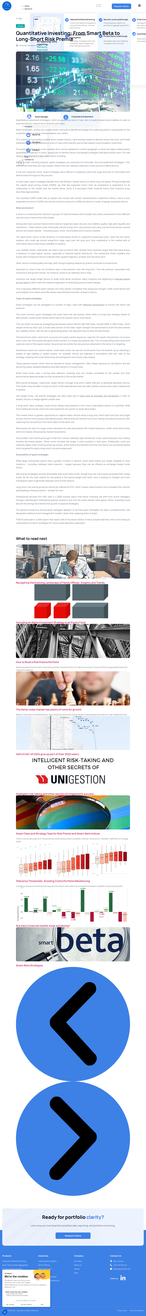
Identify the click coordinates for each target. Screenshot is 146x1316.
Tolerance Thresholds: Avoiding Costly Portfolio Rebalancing (53, 881)
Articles (20, 26)
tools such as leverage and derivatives (99, 395)
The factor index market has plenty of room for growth (49, 709)
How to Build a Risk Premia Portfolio (37, 662)
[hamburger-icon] (99, 6)
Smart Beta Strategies (29, 965)
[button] (73, 1024)
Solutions (28, 9)
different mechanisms (94, 304)
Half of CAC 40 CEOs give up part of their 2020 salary (47, 754)
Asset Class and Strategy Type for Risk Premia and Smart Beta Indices (58, 833)
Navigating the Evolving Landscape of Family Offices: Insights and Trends (60, 582)
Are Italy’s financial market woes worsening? (43, 925)
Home (27, 6)
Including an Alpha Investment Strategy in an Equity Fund (51, 622)
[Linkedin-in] (123, 1278)
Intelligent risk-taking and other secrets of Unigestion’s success (55, 794)
